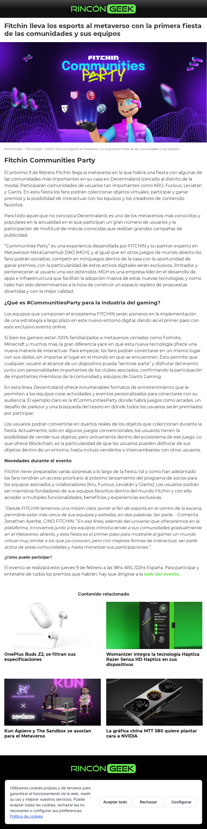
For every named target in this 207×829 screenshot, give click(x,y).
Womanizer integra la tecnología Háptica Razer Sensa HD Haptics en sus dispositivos (152, 659)
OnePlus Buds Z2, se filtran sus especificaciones (40, 657)
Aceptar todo (115, 802)
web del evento (161, 574)
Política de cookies (26, 816)
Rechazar (148, 802)
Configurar (181, 802)
